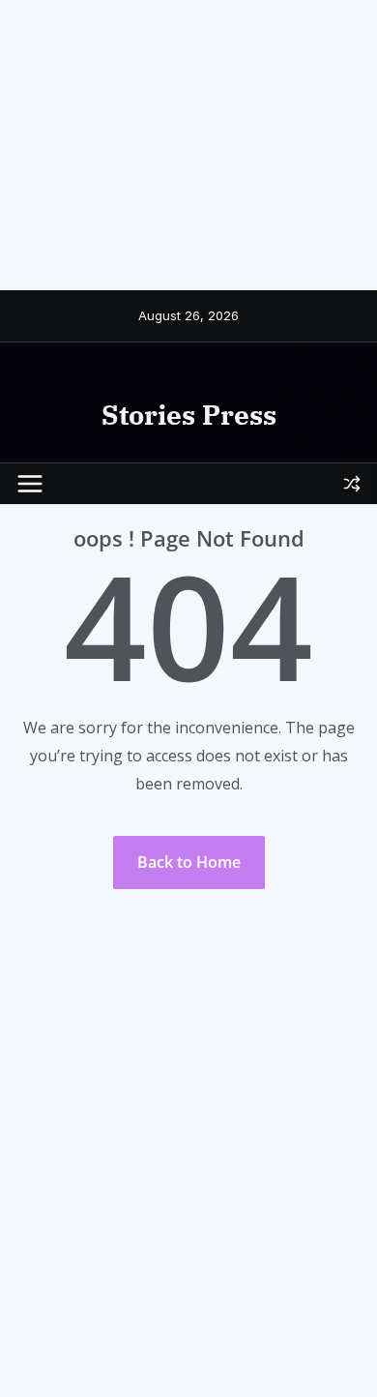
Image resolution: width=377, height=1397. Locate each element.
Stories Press (189, 414)
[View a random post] (352, 483)
